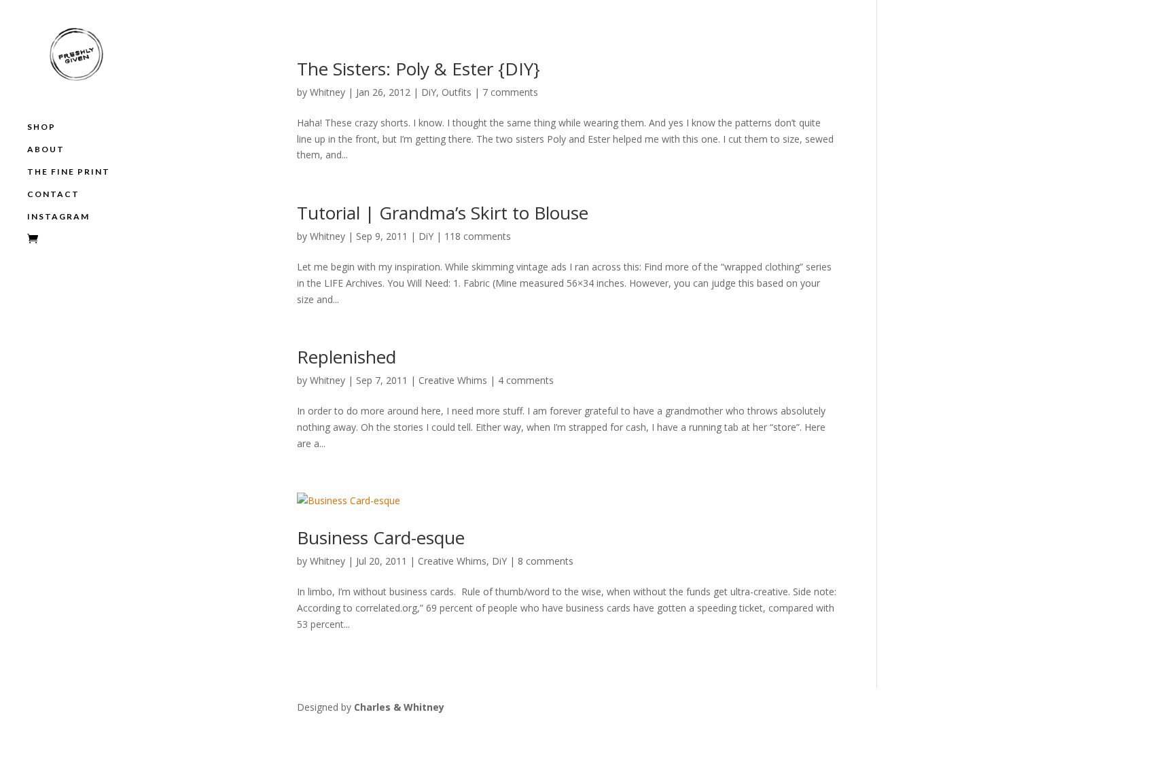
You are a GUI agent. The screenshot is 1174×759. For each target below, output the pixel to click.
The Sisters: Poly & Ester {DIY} (418, 68)
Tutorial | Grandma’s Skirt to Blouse (442, 212)
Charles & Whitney (399, 707)
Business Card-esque (381, 537)
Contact (53, 194)
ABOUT (46, 149)
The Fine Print (68, 172)
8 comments (545, 560)
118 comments (477, 236)
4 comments (526, 380)
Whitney (327, 92)
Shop (41, 127)
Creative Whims (453, 380)
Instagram (58, 217)
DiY (428, 92)
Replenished (346, 357)
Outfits (457, 92)
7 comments (510, 92)
